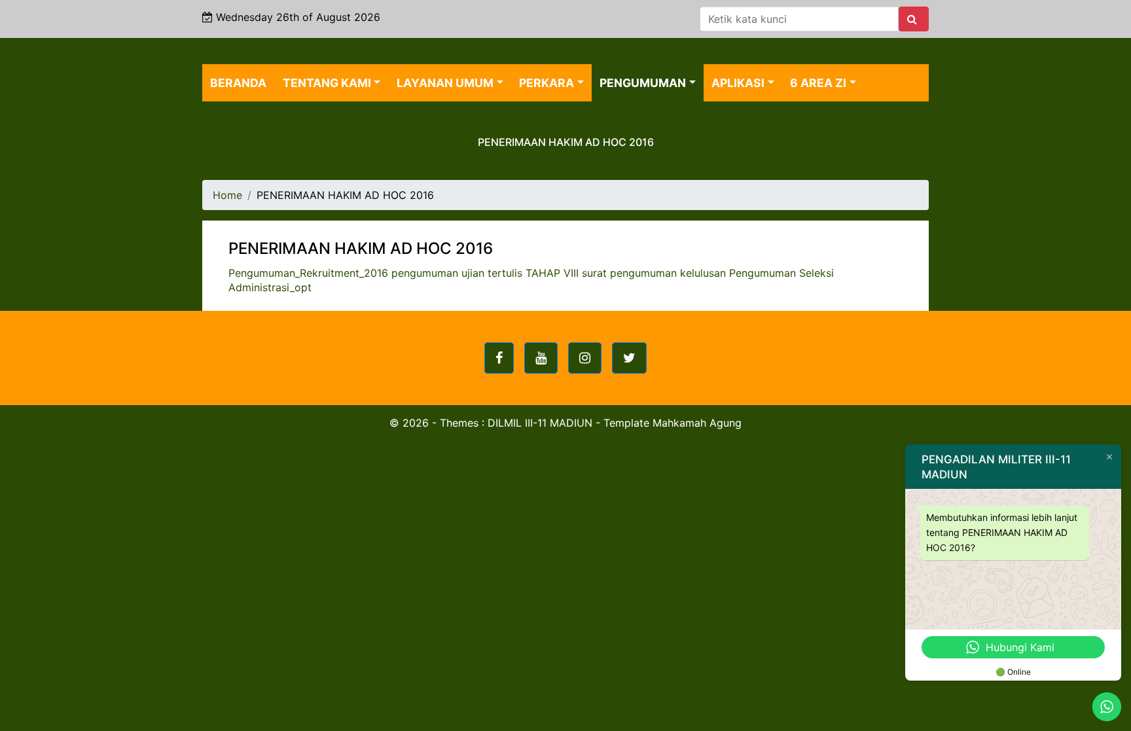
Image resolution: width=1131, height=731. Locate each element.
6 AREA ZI (818, 83)
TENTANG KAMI (327, 83)
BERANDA (238, 83)
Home (227, 195)
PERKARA (546, 83)
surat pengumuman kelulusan (654, 272)
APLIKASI (737, 83)
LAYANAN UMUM (445, 83)
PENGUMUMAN (643, 83)
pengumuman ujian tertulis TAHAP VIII (485, 272)
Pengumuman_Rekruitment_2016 (308, 272)
